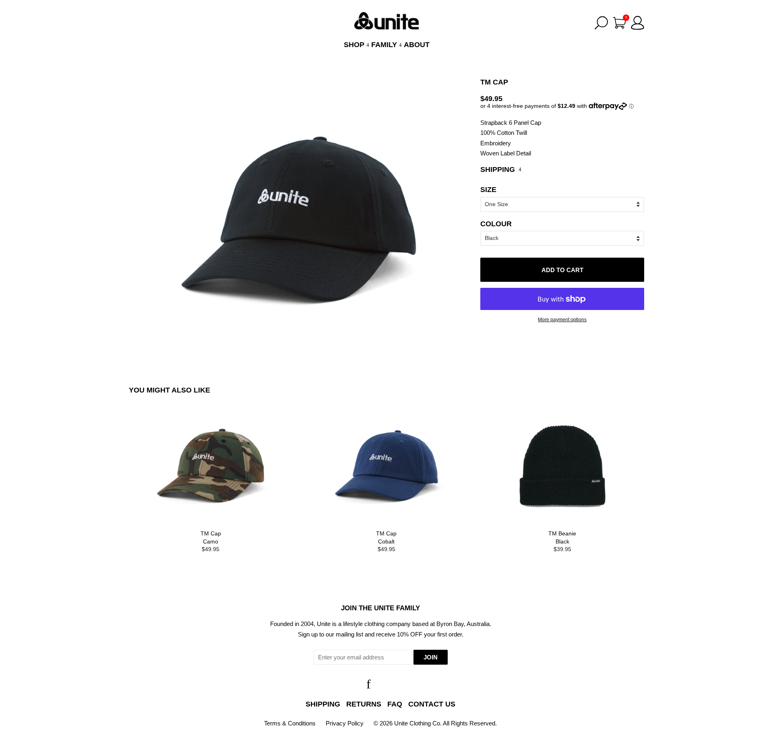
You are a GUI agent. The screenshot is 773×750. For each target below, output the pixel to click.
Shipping (323, 704)
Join (431, 657)
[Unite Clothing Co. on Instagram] (390, 686)
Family (385, 45)
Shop (355, 45)
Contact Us (431, 704)
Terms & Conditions (290, 723)
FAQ (394, 704)
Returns (363, 704)
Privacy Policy (345, 723)
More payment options (562, 319)
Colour (496, 224)
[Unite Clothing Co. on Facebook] (368, 686)
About (417, 45)
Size (488, 190)
